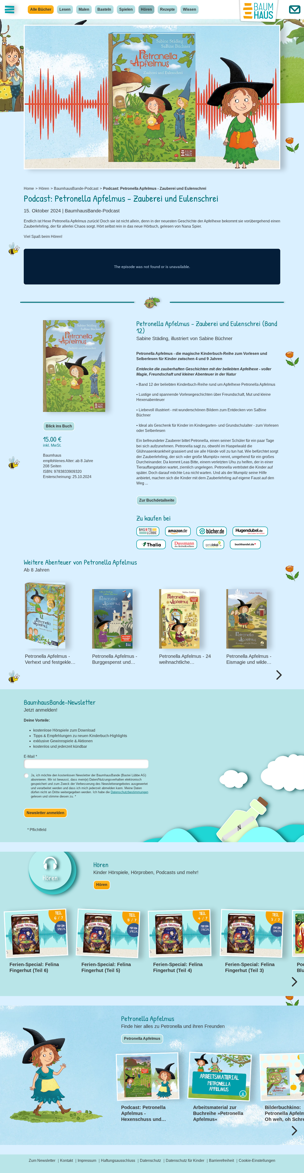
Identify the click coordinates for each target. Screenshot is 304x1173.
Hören (146, 9)
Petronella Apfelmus (142, 1038)
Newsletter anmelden (45, 813)
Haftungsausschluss (118, 1160)
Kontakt (66, 1160)
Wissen (189, 9)
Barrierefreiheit (221, 1160)
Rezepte (167, 9)
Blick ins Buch (59, 426)
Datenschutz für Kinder (185, 1160)
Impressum (87, 1160)
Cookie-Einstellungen (257, 1160)
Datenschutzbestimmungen (129, 792)
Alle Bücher (40, 9)
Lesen (65, 9)
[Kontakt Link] (294, 9)
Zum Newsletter (42, 1160)
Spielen (126, 9)
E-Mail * (30, 756)
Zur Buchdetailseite (156, 500)
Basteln (104, 9)
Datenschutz (150, 1160)
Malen (84, 9)
